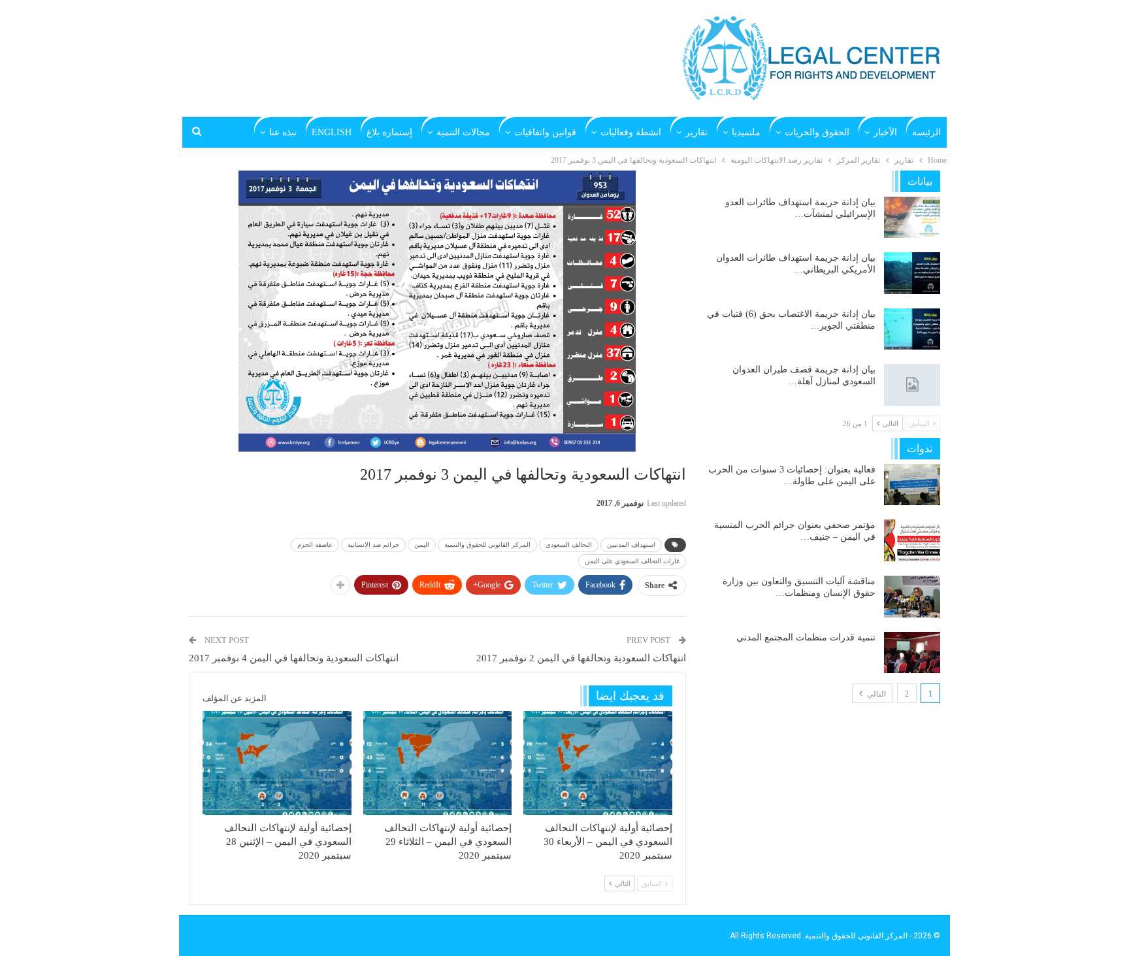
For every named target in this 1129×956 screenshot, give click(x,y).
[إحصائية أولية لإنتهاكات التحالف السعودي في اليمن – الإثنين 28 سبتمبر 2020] (277, 763)
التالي (875, 694)
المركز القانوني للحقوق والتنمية (487, 544)
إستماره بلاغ (389, 132)
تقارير (696, 132)
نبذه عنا (283, 132)
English (332, 132)
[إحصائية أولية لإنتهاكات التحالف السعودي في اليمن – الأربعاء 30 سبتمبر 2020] (597, 763)
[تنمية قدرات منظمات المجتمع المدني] (912, 653)
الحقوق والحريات (817, 132)
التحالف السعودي (569, 544)
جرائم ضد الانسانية (373, 544)
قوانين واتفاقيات (545, 132)
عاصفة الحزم (315, 544)
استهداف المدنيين (631, 544)
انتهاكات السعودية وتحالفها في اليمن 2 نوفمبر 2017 (581, 658)
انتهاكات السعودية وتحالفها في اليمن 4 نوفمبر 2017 (294, 658)
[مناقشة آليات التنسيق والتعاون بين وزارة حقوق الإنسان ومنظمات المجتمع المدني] (912, 597)
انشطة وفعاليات (630, 132)
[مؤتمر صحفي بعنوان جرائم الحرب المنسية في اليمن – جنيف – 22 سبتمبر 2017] (912, 540)
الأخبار (885, 132)
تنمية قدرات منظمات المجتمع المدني (805, 637)
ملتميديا (746, 132)
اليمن (421, 544)
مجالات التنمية (463, 132)
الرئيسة (926, 132)
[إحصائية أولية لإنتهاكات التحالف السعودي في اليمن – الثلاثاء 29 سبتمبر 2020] (437, 763)
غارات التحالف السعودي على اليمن (632, 561)
